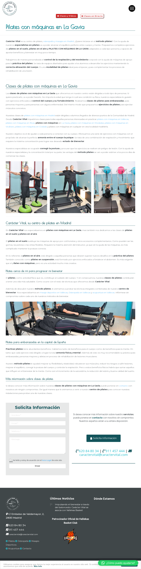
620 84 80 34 (89, 451)
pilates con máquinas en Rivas (20, 123)
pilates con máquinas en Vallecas (113, 119)
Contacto (26, 548)
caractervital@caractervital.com (103, 454)
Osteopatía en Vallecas (79, 292)
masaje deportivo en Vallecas (54, 292)
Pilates (11, 541)
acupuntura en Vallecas (104, 292)
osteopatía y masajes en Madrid (58, 41)
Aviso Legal (46, 460)
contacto (123, 385)
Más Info (38, 566)
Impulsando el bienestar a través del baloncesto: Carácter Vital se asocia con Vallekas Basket (72, 507)
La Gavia (66, 123)
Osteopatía (22, 541)
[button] (118, 563)
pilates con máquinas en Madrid (39, 115)
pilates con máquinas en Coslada (31, 126)
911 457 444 (115, 451)
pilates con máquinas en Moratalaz (87, 123)
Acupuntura (13, 548)
